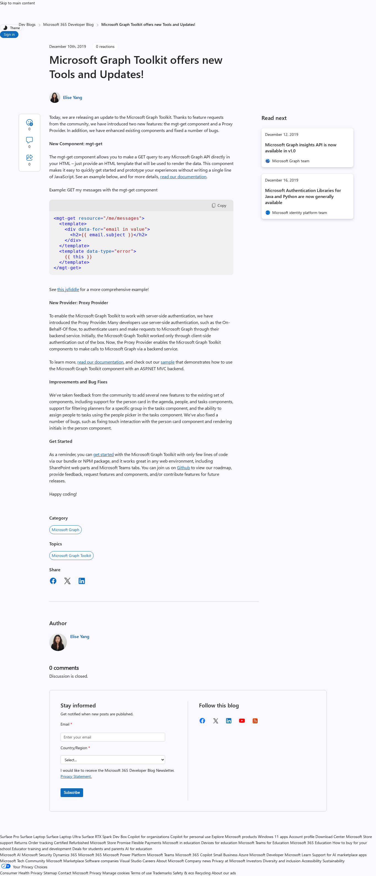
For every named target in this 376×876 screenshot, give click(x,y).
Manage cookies (116, 872)
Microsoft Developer (266, 854)
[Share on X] (67, 581)
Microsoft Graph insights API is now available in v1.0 (300, 147)
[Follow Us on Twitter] (215, 722)
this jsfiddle (68, 289)
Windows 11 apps (273, 836)
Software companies (102, 860)
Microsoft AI (10, 854)
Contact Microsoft (73, 872)
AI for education (138, 848)
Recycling (203, 872)
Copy (221, 205)
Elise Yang (72, 97)
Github (183, 467)
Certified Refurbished (71, 842)
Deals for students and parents (98, 848)
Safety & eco (183, 872)
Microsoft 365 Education (310, 842)
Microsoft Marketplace (65, 860)
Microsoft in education (181, 842)
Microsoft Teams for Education (263, 842)
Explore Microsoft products (234, 836)
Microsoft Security (37, 854)
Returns (20, 842)
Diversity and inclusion (282, 860)
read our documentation (183, 176)
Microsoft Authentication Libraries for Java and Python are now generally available (303, 196)
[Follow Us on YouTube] (242, 722)
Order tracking (40, 842)
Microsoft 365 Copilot (193, 854)
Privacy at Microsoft (228, 860)
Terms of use (141, 872)
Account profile (301, 836)
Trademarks (162, 872)
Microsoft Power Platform (124, 854)
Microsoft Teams (160, 854)
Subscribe (72, 792)
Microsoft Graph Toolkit (71, 555)
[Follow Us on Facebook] (202, 722)
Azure (243, 854)
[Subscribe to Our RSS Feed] (255, 722)
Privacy (95, 872)
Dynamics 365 (65, 854)
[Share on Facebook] (53, 581)
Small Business (225, 854)
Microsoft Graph (65, 529)
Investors (254, 860)
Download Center (330, 836)
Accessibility (311, 860)
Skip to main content (17, 3)
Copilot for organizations (148, 836)
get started (103, 454)
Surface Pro (9, 836)
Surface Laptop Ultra (63, 836)
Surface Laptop (32, 836)
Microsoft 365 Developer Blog (68, 24)
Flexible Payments (146, 842)
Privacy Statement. (76, 776)
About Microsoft (170, 860)
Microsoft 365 (90, 854)
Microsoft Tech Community (22, 860)
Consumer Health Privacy (21, 872)
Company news (198, 860)
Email (66, 724)
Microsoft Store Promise (110, 842)
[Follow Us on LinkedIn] (228, 722)
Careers (149, 860)
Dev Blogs (27, 24)
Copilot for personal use (190, 836)
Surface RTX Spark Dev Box (104, 836)
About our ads (224, 872)
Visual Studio (130, 860)
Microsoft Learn (298, 854)
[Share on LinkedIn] (82, 581)
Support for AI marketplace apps (339, 854)
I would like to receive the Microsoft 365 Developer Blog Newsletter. (117, 773)
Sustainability (334, 860)
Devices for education (219, 842)
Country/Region (75, 747)
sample (168, 362)
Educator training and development (41, 848)
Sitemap (50, 872)
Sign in (9, 34)
